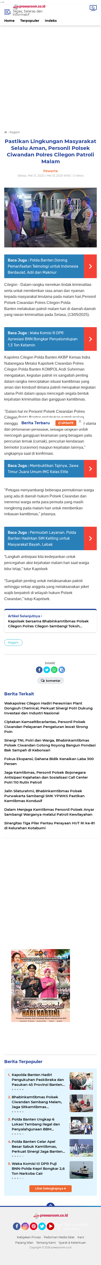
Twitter (44, 1232)
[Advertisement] (50, 75)
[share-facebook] (39, 670)
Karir (81, 1237)
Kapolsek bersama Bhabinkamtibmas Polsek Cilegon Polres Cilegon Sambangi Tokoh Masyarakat (48, 624)
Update (67, 423)
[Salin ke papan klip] (61, 670)
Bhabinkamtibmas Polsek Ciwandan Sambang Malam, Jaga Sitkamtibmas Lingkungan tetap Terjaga (37, 1102)
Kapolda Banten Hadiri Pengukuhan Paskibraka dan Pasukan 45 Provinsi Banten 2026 (38, 1079)
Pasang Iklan (24, 1242)
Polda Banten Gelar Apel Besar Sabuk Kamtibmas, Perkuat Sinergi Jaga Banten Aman (37, 1146)
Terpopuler (29, 21)
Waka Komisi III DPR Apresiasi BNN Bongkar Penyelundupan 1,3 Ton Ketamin (43, 339)
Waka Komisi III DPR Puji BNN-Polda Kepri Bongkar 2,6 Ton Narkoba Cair (38, 1168)
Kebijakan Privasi (29, 1237)
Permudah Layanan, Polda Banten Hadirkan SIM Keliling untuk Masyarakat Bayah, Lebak (42, 538)
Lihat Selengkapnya (49, 1188)
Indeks (51, 21)
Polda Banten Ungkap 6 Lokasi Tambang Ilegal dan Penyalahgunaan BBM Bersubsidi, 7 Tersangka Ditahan (36, 1124)
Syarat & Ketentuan (72, 1242)
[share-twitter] (46, 670)
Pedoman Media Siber (59, 1237)
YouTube (54, 1232)
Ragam (13, 642)
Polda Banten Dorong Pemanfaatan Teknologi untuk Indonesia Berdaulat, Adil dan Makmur (43, 266)
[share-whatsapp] (54, 670)
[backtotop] (50, 1207)
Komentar (52, 680)
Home (9, 21)
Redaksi (87, 1225)
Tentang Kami (46, 1242)
